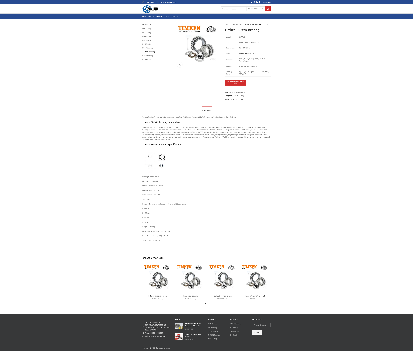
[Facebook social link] (249, 2)
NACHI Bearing (147, 56)
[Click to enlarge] (179, 64)
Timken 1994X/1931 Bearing (223, 296)
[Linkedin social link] (257, 2)
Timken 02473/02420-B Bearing (157, 296)
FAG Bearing (146, 33)
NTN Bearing (147, 44)
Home (227, 24)
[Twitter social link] (251, 2)
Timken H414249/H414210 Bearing (255, 296)
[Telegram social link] (259, 2)
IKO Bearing (146, 59)
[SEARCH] (268, 8)
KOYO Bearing (147, 48)
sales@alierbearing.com (168, 2)
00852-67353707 (150, 2)
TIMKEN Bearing (236, 24)
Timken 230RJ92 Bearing (190, 296)
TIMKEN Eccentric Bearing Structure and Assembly (193, 325)
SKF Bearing (146, 29)
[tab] (207, 109)
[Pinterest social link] (254, 2)
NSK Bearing (146, 40)
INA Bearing (146, 36)
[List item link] (157, 333)
